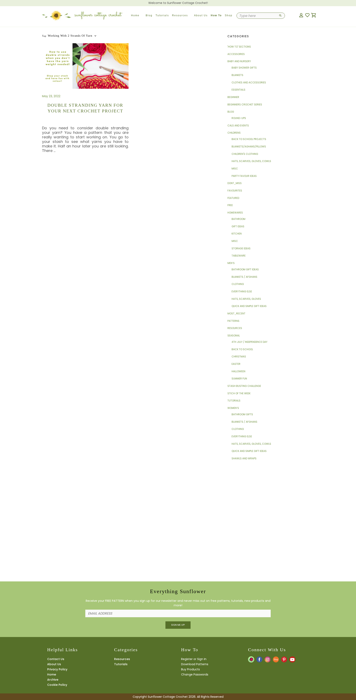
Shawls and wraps (244, 458)
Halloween (238, 371)
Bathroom (238, 219)
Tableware (239, 255)
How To (216, 15)
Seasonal (233, 335)
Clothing (238, 284)
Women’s (233, 408)
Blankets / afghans (244, 277)
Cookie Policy (57, 685)
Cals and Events (238, 125)
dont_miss (234, 183)
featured (233, 198)
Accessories (236, 54)
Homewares (235, 212)
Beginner (233, 97)
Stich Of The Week (239, 393)
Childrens (234, 132)
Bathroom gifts (242, 414)
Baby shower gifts (244, 67)
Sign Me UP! (178, 624)
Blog (149, 15)
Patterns (233, 321)
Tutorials (162, 15)
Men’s (231, 263)
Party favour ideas (244, 176)
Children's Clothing (245, 154)
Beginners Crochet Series (244, 104)
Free (230, 205)
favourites (234, 190)
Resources (180, 15)
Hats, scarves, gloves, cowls (251, 161)
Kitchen (237, 233)
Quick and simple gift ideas (249, 306)
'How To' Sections (239, 46)
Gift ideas (238, 226)
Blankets (237, 75)
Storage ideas (241, 248)
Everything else (242, 291)
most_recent (236, 313)
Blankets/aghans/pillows (249, 146)
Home (135, 15)
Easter (236, 364)
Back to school (242, 349)
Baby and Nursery (239, 61)
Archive (52, 680)
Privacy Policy (57, 669)
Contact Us (55, 659)
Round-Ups (239, 118)
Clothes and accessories (249, 82)
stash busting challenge (244, 386)
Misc (235, 168)
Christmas (239, 356)
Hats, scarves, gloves (246, 299)
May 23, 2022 (51, 96)
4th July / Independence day (249, 342)
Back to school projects (249, 139)
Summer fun (239, 378)
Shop (228, 15)
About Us (201, 15)
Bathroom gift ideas (245, 269)
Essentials (238, 89)
